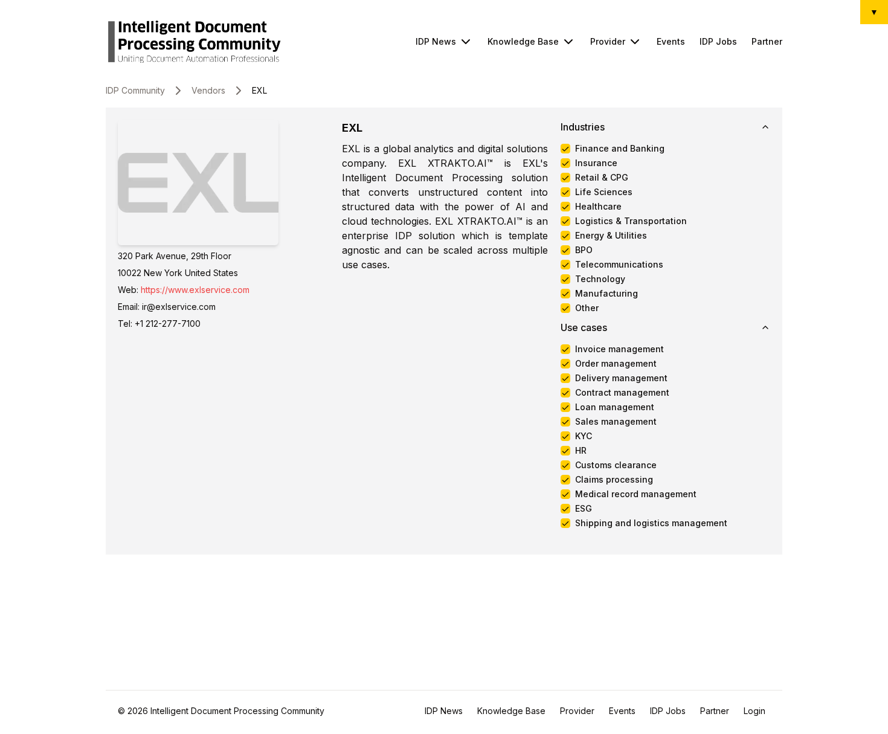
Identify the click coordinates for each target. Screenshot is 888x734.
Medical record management (636, 494)
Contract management (622, 392)
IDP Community (135, 90)
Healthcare (598, 206)
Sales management (616, 421)
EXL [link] (259, 90)
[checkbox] (565, 148)
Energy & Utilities (611, 235)
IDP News (436, 41)
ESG (583, 508)
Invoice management (619, 349)
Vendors (208, 90)
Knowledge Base (523, 41)
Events (671, 41)
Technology (600, 279)
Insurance (596, 163)
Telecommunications (619, 264)
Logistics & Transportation (631, 221)
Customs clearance (616, 465)
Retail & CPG (601, 177)
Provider (607, 41)
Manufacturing (606, 293)
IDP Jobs (718, 41)
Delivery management (621, 378)
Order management (616, 363)
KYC (583, 436)
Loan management (614, 407)
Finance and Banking (619, 148)
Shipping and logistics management (651, 523)
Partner (766, 41)
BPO (584, 250)
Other (587, 308)
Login (754, 711)
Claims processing (614, 479)
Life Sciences (603, 192)
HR (581, 450)
